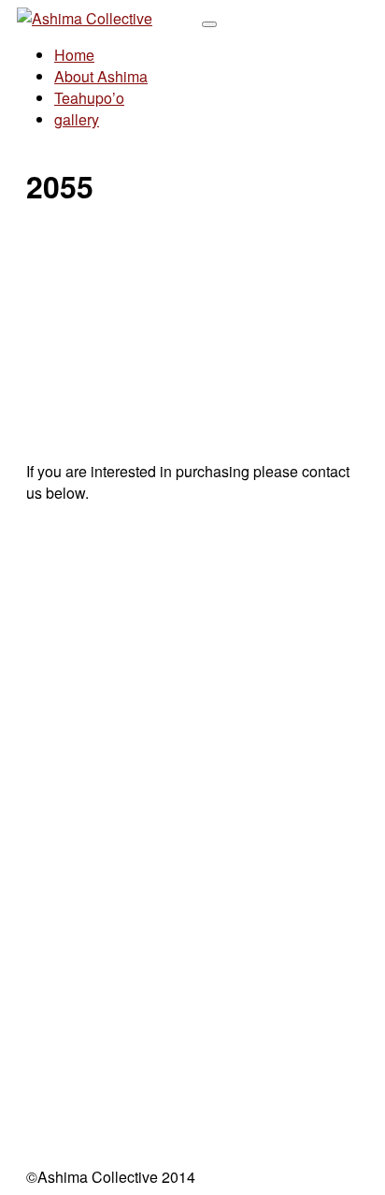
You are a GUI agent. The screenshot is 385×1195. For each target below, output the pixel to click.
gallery (76, 119)
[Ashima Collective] (84, 18)
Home (74, 55)
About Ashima (101, 76)
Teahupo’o (89, 98)
